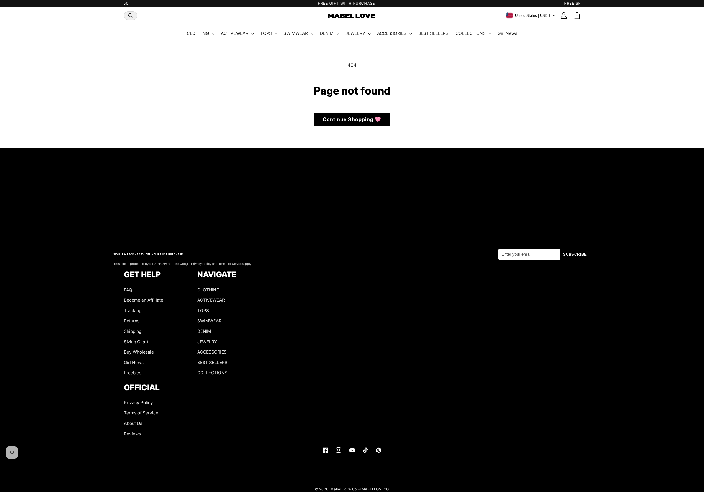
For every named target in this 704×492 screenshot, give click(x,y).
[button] (130, 15)
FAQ (128, 289)
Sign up (352, 223)
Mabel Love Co (344, 489)
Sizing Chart (136, 341)
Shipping (132, 331)
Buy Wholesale (139, 352)
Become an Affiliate (143, 300)
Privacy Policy (138, 402)
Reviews (132, 433)
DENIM (204, 331)
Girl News (134, 362)
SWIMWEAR (209, 320)
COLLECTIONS (212, 372)
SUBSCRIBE (575, 254)
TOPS (203, 310)
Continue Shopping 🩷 (352, 119)
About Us (133, 423)
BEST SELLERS (212, 362)
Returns (131, 320)
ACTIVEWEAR (211, 300)
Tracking (132, 310)
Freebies (132, 372)
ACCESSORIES (212, 352)
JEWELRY (207, 341)
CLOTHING (208, 289)
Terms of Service (141, 412)
